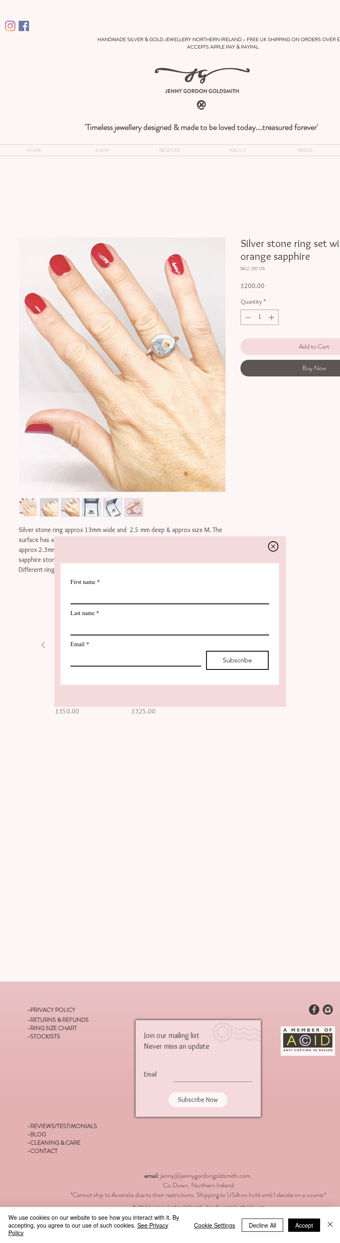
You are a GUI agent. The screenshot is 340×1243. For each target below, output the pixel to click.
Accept (304, 1225)
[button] (273, 525)
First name (85, 592)
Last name (84, 624)
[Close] (330, 1225)
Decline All (262, 1225)
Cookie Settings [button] (214, 1225)
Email (79, 655)
